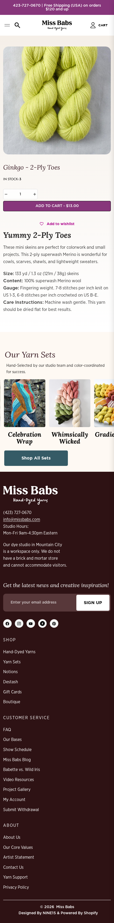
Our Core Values (18, 847)
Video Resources (18, 780)
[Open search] (17, 25)
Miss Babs (65, 907)
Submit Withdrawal (21, 810)
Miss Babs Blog (17, 760)
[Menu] (7, 25)
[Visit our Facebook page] (7, 623)
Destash (10, 682)
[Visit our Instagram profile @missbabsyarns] (19, 623)
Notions (10, 672)
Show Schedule (17, 750)
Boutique (11, 702)
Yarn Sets (12, 662)
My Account (14, 800)
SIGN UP (93, 602)
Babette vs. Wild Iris (21, 770)
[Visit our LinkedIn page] (42, 623)
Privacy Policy (16, 887)
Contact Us (13, 867)
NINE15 (49, 913)
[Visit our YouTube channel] (31, 623)
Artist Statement (18, 857)
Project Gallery (16, 789)
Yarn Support (15, 877)
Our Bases (12, 739)
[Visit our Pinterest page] (54, 623)
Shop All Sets (36, 458)
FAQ (7, 730)
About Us (11, 837)
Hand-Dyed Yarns (19, 652)
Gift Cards (12, 692)
